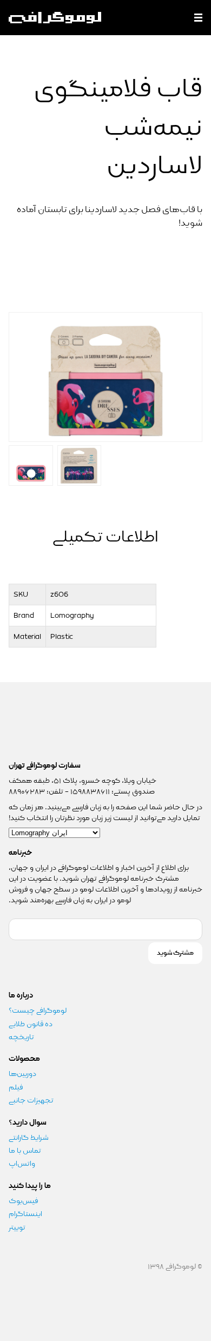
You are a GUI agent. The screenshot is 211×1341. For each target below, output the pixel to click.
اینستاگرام (25, 1213)
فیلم (16, 1087)
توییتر (17, 1227)
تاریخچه (21, 1037)
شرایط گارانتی (29, 1137)
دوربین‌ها (22, 1073)
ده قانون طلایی (30, 1024)
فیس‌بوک (23, 1200)
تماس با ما (25, 1150)
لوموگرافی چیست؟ (38, 1010)
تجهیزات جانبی (31, 1100)
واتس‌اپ (23, 1163)
